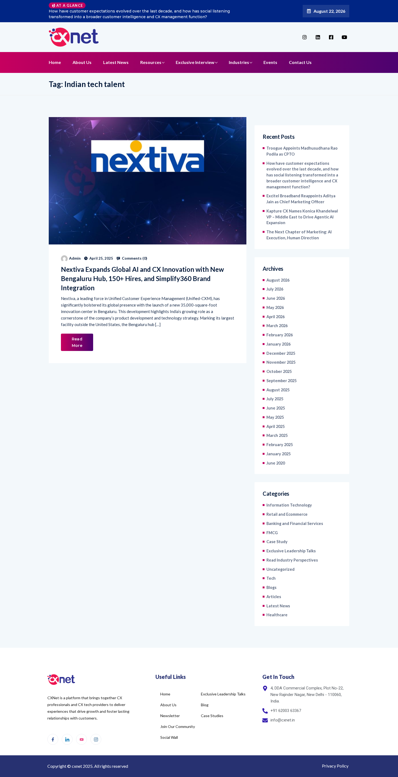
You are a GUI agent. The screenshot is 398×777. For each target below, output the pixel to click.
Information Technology (289, 505)
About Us (82, 62)
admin (75, 258)
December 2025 (280, 353)
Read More (77, 342)
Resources (150, 62)
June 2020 (275, 463)
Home (55, 62)
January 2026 (278, 344)
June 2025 (275, 408)
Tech (271, 578)
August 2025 (277, 390)
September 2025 (281, 380)
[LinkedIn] (67, 739)
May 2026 (275, 307)
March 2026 (277, 325)
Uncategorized (280, 569)
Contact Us (300, 62)
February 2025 (279, 444)
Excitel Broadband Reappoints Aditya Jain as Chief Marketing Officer (300, 199)
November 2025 (280, 362)
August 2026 (277, 280)
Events (270, 62)
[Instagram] (95, 739)
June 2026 (275, 298)
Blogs (271, 587)
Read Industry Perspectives (292, 560)
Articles (273, 596)
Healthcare (277, 614)
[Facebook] (52, 739)
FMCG (272, 532)
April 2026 (275, 316)
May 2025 (275, 417)
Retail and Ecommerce (287, 514)
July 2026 (274, 289)
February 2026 (279, 335)
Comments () (134, 258)
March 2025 (277, 435)
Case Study (277, 541)
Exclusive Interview (195, 62)
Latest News (116, 62)
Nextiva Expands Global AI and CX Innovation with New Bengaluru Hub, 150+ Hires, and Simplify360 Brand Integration (142, 278)
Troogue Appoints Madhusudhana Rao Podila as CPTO (302, 151)
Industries (239, 62)
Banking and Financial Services (294, 523)
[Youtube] (81, 739)
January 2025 (278, 454)
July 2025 (274, 398)
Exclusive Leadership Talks (291, 551)
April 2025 (275, 426)
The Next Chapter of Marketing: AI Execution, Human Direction (299, 235)
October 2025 (279, 371)
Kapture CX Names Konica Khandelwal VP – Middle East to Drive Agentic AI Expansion (302, 217)
